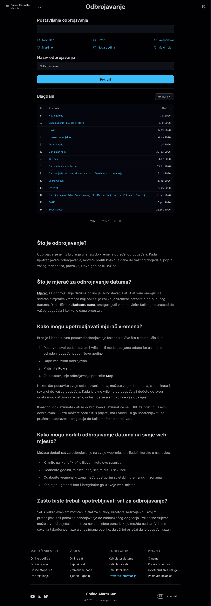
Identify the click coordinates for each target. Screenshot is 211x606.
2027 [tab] (105, 221)
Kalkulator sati (118, 564)
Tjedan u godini (80, 575)
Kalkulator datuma (121, 558)
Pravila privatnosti (160, 564)
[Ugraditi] (39, 6)
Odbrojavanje (39, 575)
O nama (153, 558)
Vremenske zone (81, 570)
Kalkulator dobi (119, 570)
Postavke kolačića (160, 575)
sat (63, 452)
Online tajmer (39, 564)
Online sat (76, 558)
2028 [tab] (117, 221)
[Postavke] (203, 6)
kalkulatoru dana (82, 305)
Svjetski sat (77, 564)
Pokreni (105, 79)
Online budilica (40, 558)
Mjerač (42, 293)
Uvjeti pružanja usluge (163, 570)
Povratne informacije (122, 575)
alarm (110, 397)
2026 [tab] (93, 221)
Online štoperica (41, 570)
